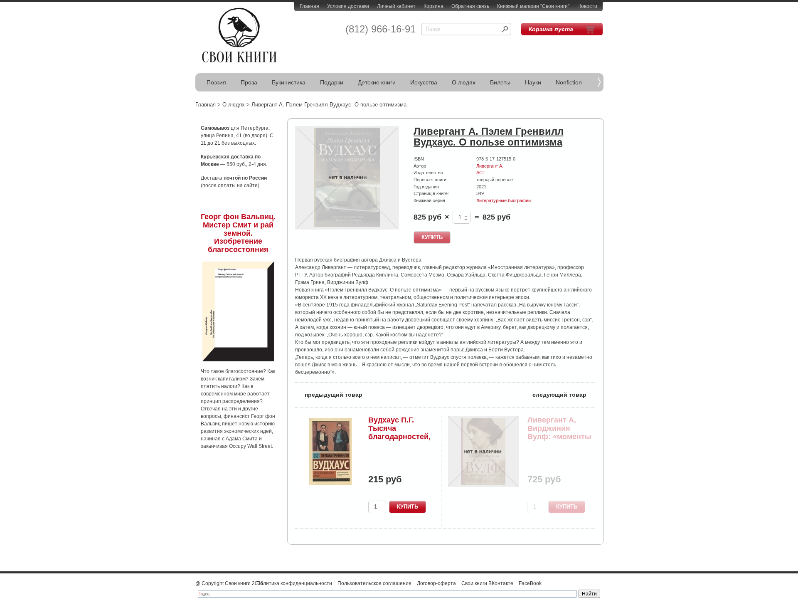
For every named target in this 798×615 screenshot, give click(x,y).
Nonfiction (569, 82)
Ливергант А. (489, 165)
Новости (587, 6)
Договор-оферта (436, 583)
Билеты (500, 82)
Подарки (331, 82)
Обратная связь (470, 6)
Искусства (423, 82)
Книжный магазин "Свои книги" (533, 6)
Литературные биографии (503, 200)
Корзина (433, 6)
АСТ (480, 172)
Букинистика (288, 82)
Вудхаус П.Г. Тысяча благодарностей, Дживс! (399, 432)
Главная (309, 6)
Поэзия (216, 82)
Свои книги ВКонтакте (487, 583)
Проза (249, 82)
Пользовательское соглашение (374, 583)
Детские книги (377, 82)
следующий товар (564, 394)
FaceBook (530, 583)
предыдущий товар (328, 394)
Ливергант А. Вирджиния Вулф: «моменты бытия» (559, 432)
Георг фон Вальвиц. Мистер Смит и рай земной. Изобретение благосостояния (238, 233)
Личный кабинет (396, 6)
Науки (533, 82)
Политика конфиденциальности (294, 583)
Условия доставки (348, 6)
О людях (463, 82)
